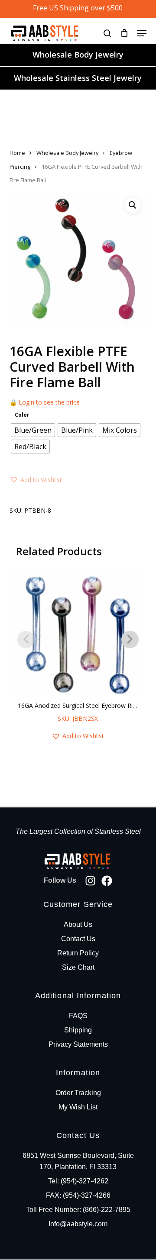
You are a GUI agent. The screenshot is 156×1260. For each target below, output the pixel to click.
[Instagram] (90, 880)
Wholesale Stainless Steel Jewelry (78, 78)
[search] (107, 33)
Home (17, 153)
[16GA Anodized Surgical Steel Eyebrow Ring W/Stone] (78, 631)
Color (22, 415)
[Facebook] (106, 880)
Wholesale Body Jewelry (78, 54)
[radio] (33, 430)
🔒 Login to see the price (45, 402)
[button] (141, 33)
